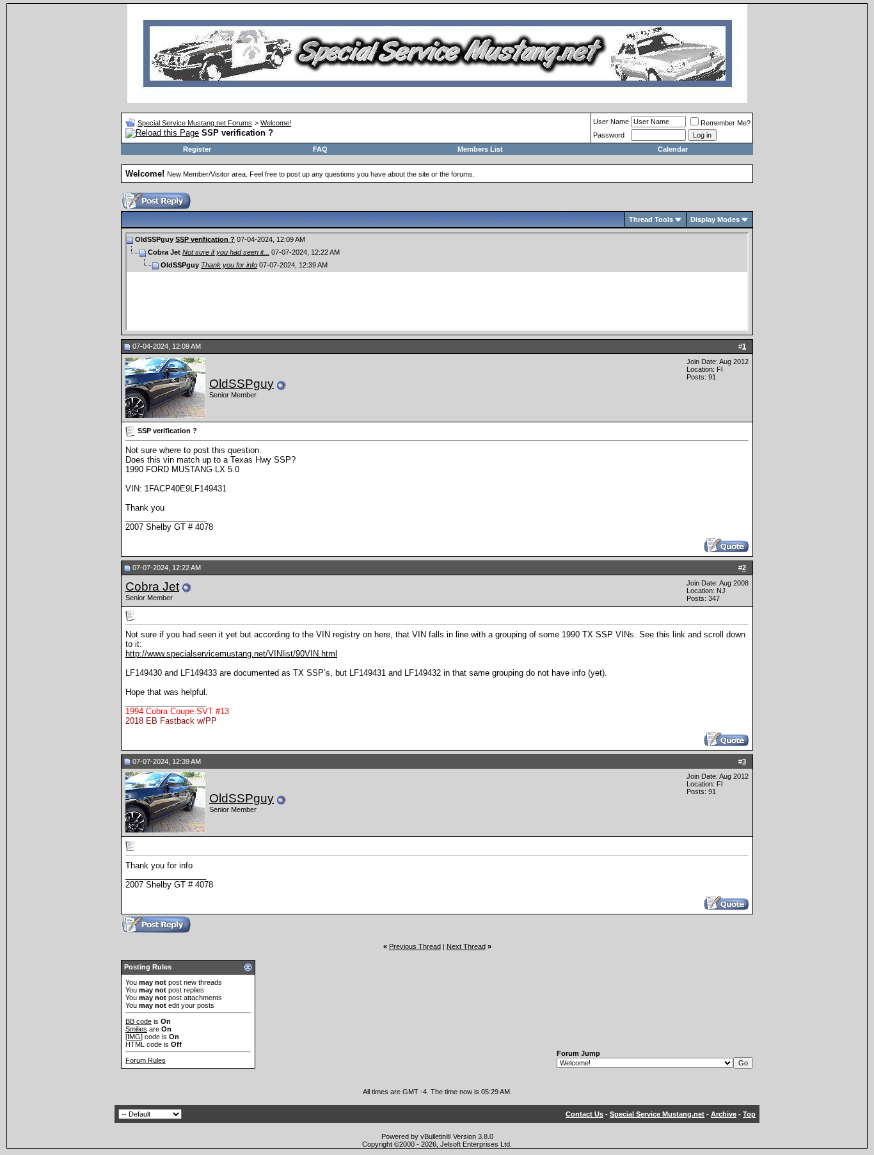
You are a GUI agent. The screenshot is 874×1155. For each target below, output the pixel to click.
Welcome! (275, 123)
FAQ (320, 149)
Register (197, 149)
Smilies (136, 1029)
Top (749, 1114)
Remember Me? (726, 123)
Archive (723, 1114)
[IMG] (134, 1036)
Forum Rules (145, 1060)
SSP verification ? (205, 239)
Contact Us (584, 1114)
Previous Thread (415, 946)
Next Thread (466, 946)
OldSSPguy (241, 383)
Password (608, 135)
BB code (138, 1021)
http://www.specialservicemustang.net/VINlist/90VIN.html (231, 653)
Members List (480, 149)
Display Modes (715, 219)
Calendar (673, 149)
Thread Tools (651, 219)
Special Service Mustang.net (657, 1114)
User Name (611, 121)
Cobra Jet (152, 586)
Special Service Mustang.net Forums (195, 123)
